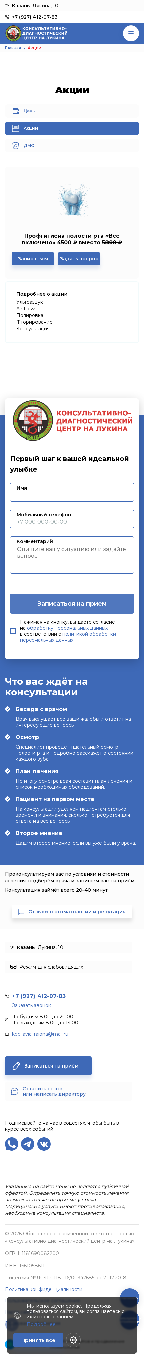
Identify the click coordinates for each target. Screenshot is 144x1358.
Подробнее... (43, 1324)
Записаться (33, 259)
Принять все (38, 1340)
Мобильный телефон (44, 514)
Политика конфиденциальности (43, 1289)
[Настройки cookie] (73, 1340)
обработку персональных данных (67, 628)
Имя (22, 488)
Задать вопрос (79, 259)
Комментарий (35, 541)
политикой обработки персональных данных (68, 637)
